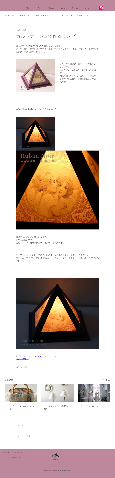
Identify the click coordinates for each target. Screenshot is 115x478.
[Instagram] (101, 8)
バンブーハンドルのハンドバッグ (21, 407)
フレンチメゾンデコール (45, 15)
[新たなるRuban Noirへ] (94, 393)
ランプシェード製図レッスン (57, 407)
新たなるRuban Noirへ (90, 406)
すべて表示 (106, 380)
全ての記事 (9, 15)
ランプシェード (66, 15)
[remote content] (57, 357)
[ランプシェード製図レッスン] (57, 393)
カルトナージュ (24, 15)
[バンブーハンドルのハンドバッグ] (21, 393)
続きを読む (81, 15)
